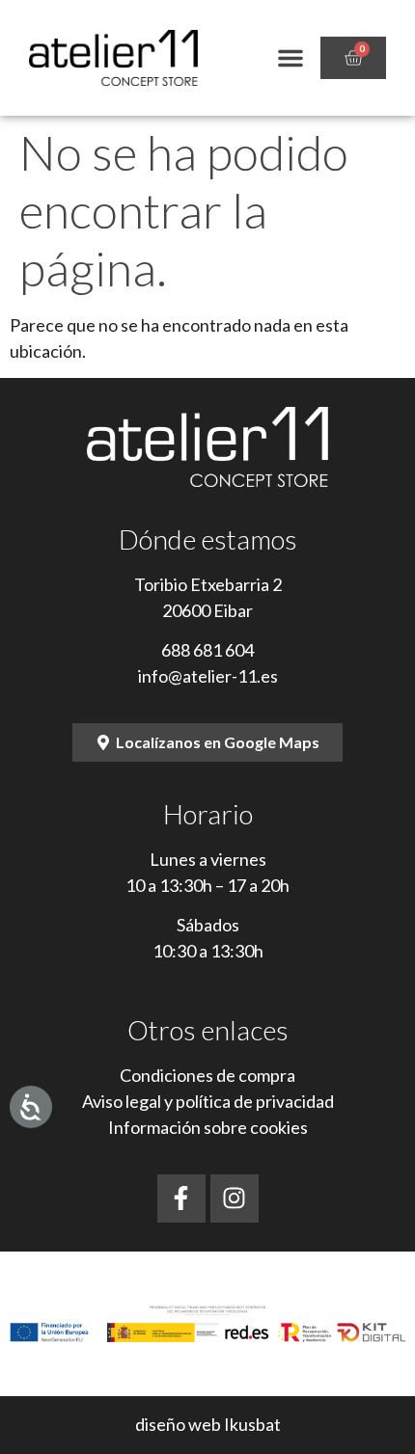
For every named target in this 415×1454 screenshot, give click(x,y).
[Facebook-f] (181, 1198)
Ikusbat (252, 1424)
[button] (290, 58)
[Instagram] (234, 1198)
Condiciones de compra (207, 1075)
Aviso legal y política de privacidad (208, 1101)
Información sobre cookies (208, 1127)
